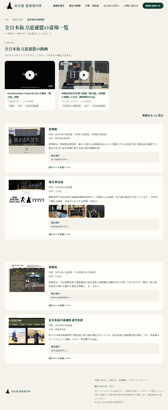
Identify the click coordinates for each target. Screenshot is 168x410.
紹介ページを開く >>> (59, 167)
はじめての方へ (112, 5)
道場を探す (58, 5)
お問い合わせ (131, 5)
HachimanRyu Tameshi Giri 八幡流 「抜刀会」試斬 (29, 95)
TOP (7, 19)
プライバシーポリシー (139, 380)
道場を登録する (153, 5)
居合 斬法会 (56, 182)
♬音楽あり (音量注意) (72, 105)
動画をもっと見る (152, 115)
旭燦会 (53, 267)
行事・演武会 (92, 5)
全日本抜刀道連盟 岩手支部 (66, 320)
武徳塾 (53, 129)
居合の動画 (75, 5)
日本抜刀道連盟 (32, 105)
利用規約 (123, 380)
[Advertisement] (37, 250)
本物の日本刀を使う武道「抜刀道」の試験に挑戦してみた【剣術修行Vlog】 (83, 95)
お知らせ (112, 380)
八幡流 (11, 105)
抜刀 (20, 105)
